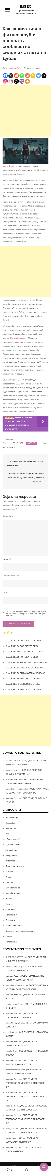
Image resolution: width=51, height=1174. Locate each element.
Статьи (9, 936)
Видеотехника (12, 861)
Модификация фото (15, 893)
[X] (10, 75)
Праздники (10, 920)
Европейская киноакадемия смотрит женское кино (25, 463)
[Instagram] (5, 81)
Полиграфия (11, 915)
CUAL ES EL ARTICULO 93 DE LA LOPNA (24, 651)
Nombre (7, 559)
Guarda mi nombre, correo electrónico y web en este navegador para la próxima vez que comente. (26, 614)
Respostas (10, 823)
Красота (9, 882)
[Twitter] (38, 75)
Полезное (10, 909)
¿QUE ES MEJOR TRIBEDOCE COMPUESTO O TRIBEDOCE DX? (25, 1083)
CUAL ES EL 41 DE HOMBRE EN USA (23, 684)
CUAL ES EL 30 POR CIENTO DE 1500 (23, 689)
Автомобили (11, 850)
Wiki (7, 834)
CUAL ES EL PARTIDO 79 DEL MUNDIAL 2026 (26, 662)
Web (5, 592)
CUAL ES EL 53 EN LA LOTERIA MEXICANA (25, 673)
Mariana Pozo (14, 68)
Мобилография (13, 888)
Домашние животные (15, 866)
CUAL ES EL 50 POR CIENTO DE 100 (23, 678)
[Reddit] (16, 75)
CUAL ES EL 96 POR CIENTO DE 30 (22, 646)
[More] (27, 81)
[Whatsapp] (21, 75)
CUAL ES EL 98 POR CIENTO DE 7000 (23, 641)
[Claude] (27, 75)
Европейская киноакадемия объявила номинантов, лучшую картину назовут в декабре (26, 477)
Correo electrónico (11, 575)
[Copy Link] (32, 75)
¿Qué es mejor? (13, 844)
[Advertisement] (25, 111)
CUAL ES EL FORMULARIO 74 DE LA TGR (25, 668)
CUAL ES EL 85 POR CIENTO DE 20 (22, 657)
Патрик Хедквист (17, 338)
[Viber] (21, 81)
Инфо (8, 877)
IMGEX (25, 6)
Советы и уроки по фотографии (20, 931)
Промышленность (14, 925)
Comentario (8, 516)
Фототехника (11, 942)
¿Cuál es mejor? (13, 839)
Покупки (9, 904)
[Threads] (44, 75)
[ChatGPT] (16, 81)
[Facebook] (5, 75)
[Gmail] (10, 81)
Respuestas (11, 828)
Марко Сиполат (10, 166)
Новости (31, 443)
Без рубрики (11, 855)
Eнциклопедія (12, 817)
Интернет (10, 871)
